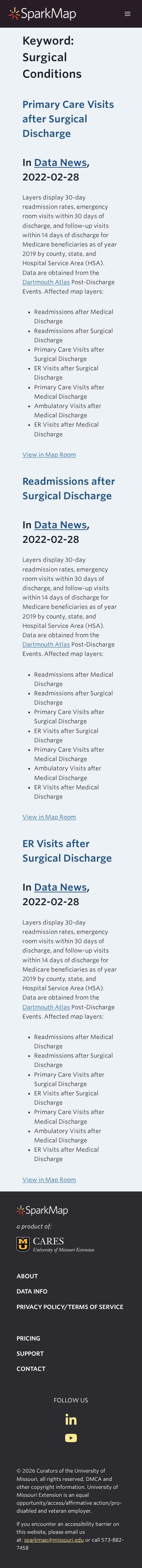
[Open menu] (127, 13)
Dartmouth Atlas (46, 282)
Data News (60, 162)
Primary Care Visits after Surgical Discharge (68, 119)
